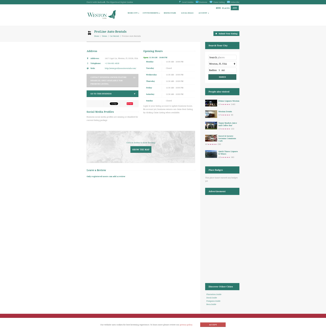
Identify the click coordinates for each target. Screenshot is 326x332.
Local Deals (187, 13)
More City (133, 13)
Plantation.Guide (213, 294)
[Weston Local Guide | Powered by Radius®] (102, 18)
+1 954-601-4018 (112, 63)
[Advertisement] (222, 235)
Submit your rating (228, 33)
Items (104, 36)
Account (203, 13)
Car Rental (114, 36)
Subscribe (234, 2)
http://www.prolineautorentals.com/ (120, 68)
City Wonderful (151, 13)
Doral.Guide (211, 297)
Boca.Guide (211, 304)
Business (203, 2)
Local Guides (187, 2)
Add (235, 8)
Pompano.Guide (213, 301)
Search (213, 57)
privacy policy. (186, 324)
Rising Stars (170, 13)
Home (96, 36)
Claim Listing (219, 2)
